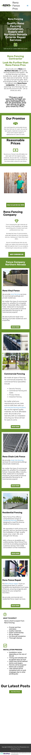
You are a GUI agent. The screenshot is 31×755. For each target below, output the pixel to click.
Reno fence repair (11, 584)
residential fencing (10, 520)
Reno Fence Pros (16, 5)
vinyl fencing (15, 294)
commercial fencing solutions (15, 407)
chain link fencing (17, 460)
